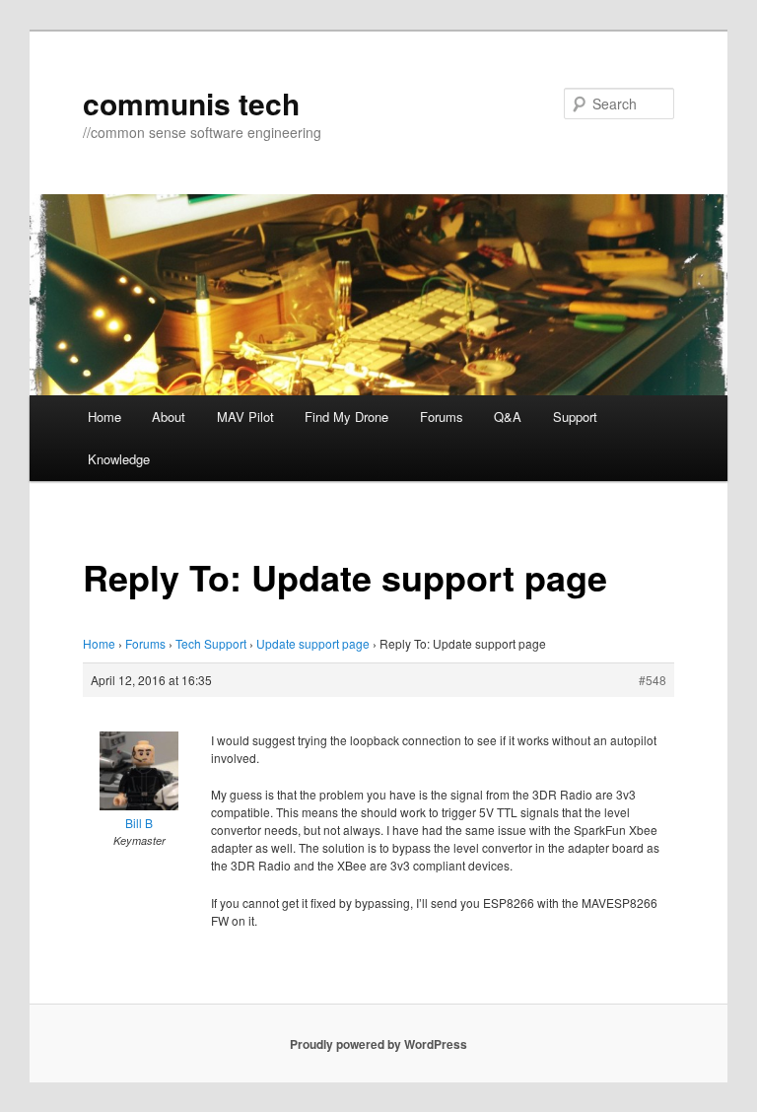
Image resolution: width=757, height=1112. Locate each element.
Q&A (507, 416)
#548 (652, 679)
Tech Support (210, 643)
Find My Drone (346, 416)
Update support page (313, 643)
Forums (441, 416)
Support (575, 416)
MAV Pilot (245, 416)
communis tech (191, 103)
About (168, 416)
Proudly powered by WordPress (378, 1044)
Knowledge (119, 459)
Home (104, 416)
